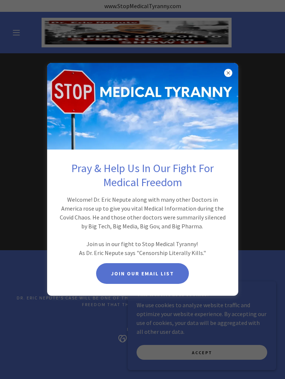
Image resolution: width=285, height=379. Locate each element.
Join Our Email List (142, 273)
